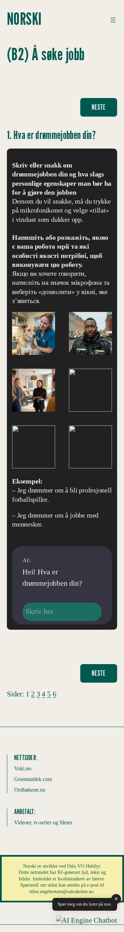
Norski (24, 19)
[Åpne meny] (113, 20)
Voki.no (22, 768)
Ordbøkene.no (29, 790)
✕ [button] (116, 898)
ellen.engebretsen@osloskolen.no (61, 891)
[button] (86, 920)
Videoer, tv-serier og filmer (43, 822)
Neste (99, 107)
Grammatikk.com (33, 779)
